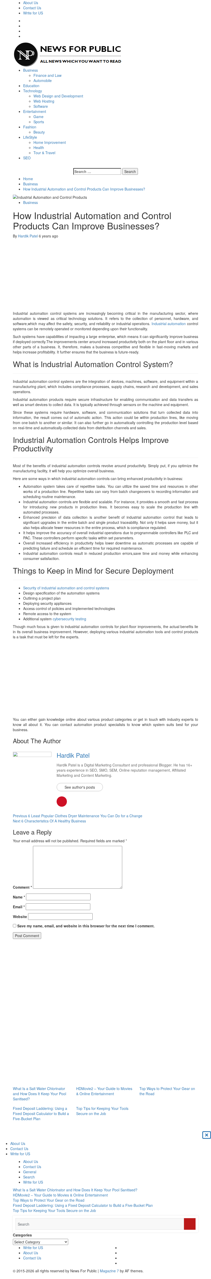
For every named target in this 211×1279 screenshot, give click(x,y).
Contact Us (32, 7)
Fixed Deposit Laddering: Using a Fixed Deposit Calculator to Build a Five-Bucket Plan (41, 1113)
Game (38, 116)
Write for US (33, 12)
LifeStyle (30, 137)
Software (40, 106)
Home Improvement (49, 142)
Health (38, 147)
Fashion (29, 126)
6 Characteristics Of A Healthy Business (49, 820)
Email (19, 906)
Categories (22, 1234)
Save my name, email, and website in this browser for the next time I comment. (86, 925)
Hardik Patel (28, 235)
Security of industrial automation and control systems (66, 587)
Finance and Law (47, 75)
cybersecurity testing (69, 618)
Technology (32, 90)
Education (31, 85)
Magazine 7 (109, 1270)
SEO (27, 157)
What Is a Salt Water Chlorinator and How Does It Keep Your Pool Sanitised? (39, 1093)
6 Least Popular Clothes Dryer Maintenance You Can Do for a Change (77, 815)
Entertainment (34, 111)
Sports (38, 121)
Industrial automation (169, 323)
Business (30, 70)
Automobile (42, 80)
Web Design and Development (58, 95)
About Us (30, 2)
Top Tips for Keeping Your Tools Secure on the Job (102, 1111)
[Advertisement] (105, 274)
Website (20, 916)
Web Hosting (43, 101)
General (29, 1171)
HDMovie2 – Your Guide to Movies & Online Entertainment (104, 1091)
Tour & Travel (44, 152)
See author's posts (80, 787)
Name (19, 897)
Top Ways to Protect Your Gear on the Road (48, 1200)
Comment (22, 887)
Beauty (39, 132)
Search (29, 1176)
